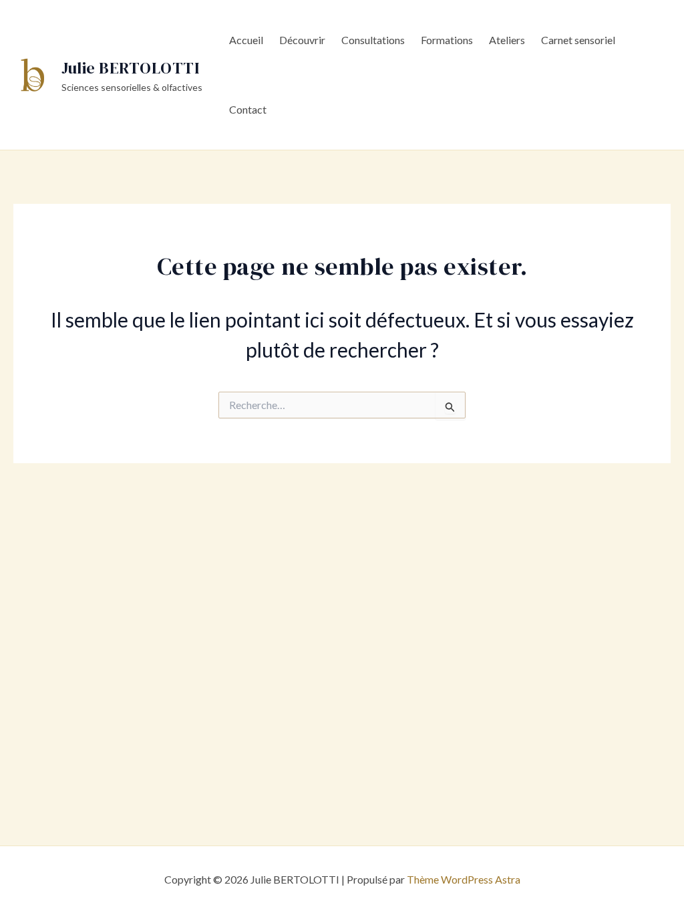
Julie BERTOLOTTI (130, 68)
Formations (447, 39)
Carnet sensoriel (578, 39)
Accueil (246, 39)
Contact (248, 109)
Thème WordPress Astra (463, 879)
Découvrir (302, 39)
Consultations (373, 39)
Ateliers (507, 39)
